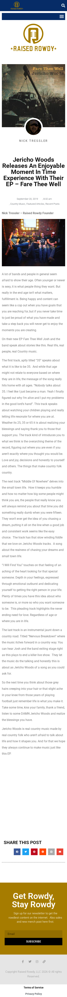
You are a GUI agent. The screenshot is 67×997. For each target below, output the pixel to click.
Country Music (17, 203)
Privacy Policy (33, 993)
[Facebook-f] (22, 961)
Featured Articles (35, 203)
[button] (63, 5)
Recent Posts (52, 203)
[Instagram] (37, 961)
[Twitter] (29, 961)
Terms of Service (34, 987)
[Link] (44, 961)
